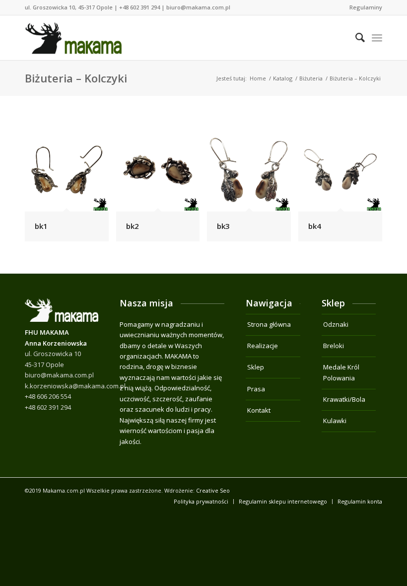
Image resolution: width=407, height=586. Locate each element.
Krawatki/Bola (344, 399)
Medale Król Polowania (341, 372)
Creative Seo (213, 490)
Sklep (255, 367)
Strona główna (269, 324)
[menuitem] (363, 7)
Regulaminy (365, 7)
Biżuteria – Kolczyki (76, 78)
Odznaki (335, 324)
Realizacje (262, 345)
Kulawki (334, 420)
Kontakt (259, 410)
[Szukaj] (355, 37)
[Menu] (377, 37)
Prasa (256, 388)
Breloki (333, 345)
